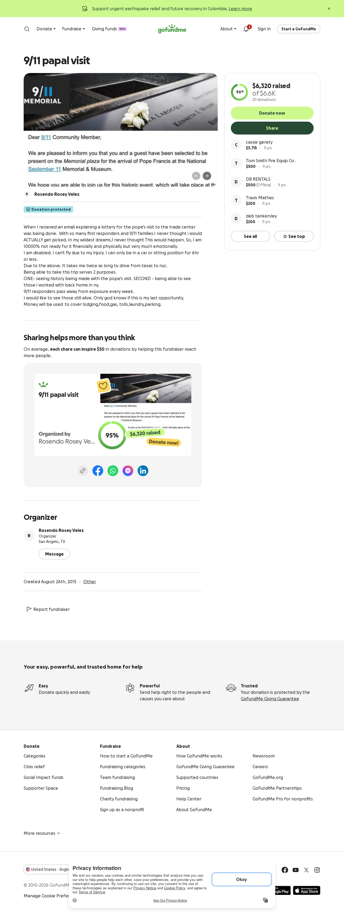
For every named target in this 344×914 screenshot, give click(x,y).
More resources (39, 833)
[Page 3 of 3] (42, 178)
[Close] (329, 8)
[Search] (27, 29)
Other (89, 581)
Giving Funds (109, 28)
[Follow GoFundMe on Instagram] (317, 870)
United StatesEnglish (51, 869)
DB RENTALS (258, 179)
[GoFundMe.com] (172, 29)
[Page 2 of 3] (38, 178)
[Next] (207, 176)
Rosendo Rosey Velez (61, 530)
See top (296, 236)
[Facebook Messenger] (128, 471)
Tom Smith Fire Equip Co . (271, 160)
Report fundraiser (51, 609)
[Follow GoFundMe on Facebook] (285, 870)
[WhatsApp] (113, 471)
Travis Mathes (260, 197)
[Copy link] (82, 471)
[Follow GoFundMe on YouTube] (295, 870)
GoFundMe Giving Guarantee (270, 698)
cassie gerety (259, 142)
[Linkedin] (143, 471)
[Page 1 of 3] (33, 178)
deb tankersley (261, 215)
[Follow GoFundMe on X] (306, 870)
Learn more (240, 8)
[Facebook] (97, 471)
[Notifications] (246, 29)
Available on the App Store (306, 890)
